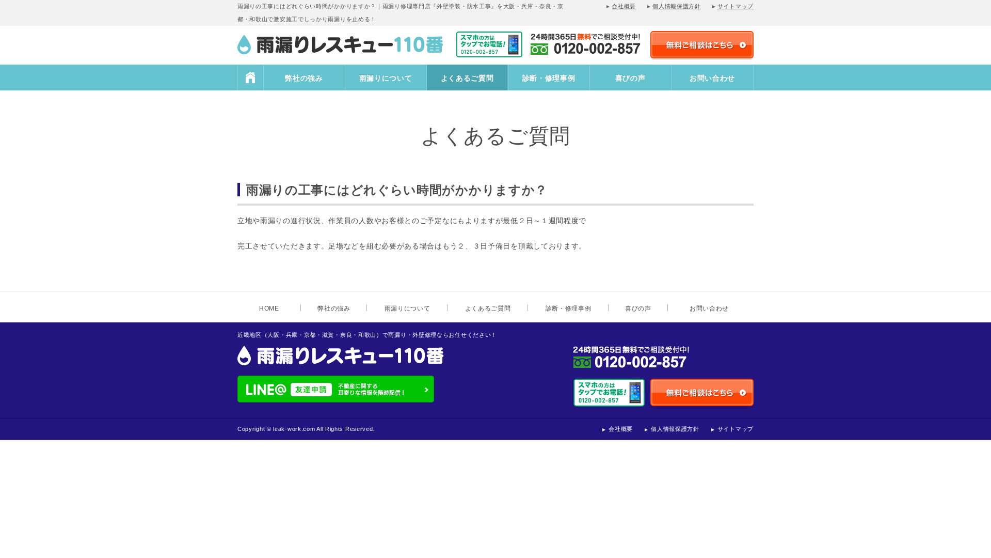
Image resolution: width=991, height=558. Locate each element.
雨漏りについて (385, 78)
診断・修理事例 (549, 78)
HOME (250, 77)
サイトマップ (735, 6)
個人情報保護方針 (676, 6)
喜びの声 (630, 78)
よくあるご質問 (467, 78)
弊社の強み (304, 78)
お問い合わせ (712, 78)
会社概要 (624, 6)
